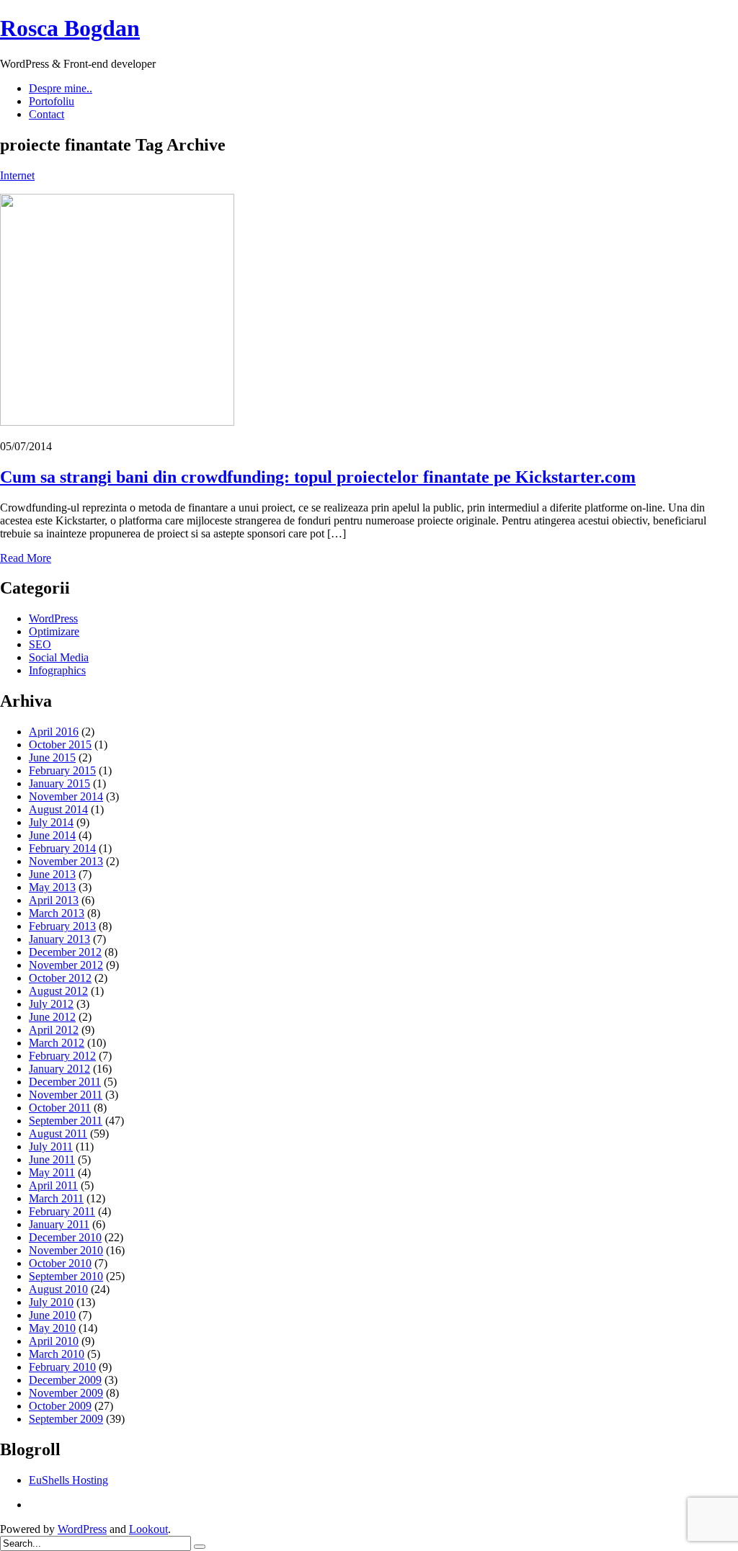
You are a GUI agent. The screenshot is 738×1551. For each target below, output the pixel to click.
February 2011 (62, 1211)
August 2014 (58, 809)
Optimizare (54, 631)
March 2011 (56, 1198)
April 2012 (54, 1030)
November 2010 (66, 1250)
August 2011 (58, 1133)
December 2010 (65, 1237)
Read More (25, 558)
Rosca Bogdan (70, 28)
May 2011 (52, 1172)
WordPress (53, 618)
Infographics (57, 670)
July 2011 (51, 1146)
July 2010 (51, 1302)
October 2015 (60, 744)
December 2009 (65, 1380)
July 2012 (51, 1004)
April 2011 (53, 1185)
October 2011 (60, 1107)
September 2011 (65, 1120)
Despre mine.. (60, 88)
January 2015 (59, 783)
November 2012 (66, 965)
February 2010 (62, 1367)
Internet (17, 175)
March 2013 (56, 913)
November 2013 (66, 861)
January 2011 (59, 1224)
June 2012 (52, 1017)
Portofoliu (51, 101)
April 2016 (54, 731)
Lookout (148, 1529)
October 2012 (60, 978)
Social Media (59, 657)
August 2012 (58, 991)
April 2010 (54, 1341)
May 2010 (52, 1328)
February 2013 (62, 926)
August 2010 (58, 1289)
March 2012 (56, 1043)
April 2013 (54, 900)
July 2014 (51, 822)
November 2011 (65, 1095)
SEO (40, 644)
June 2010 (52, 1315)
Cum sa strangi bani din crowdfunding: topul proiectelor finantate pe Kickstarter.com (318, 477)
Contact (46, 114)
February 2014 (62, 848)
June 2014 (52, 835)
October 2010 (60, 1263)
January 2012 (59, 1069)
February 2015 (62, 770)
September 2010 (66, 1276)
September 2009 (66, 1419)
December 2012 (65, 952)
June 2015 (52, 757)
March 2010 (56, 1354)
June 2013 (52, 874)
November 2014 (66, 796)
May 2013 (52, 887)
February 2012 (62, 1056)
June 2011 (52, 1159)
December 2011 (65, 1082)
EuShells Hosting (68, 1480)
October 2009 (60, 1406)
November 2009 (66, 1393)
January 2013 (59, 939)
